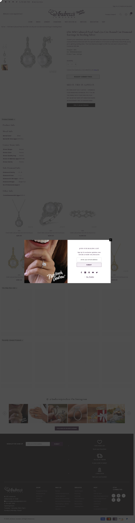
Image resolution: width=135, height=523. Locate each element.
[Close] (110, 240)
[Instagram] (85, 272)
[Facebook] (81, 272)
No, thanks (90, 277)
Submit (89, 265)
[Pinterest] (89, 272)
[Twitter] (97, 272)
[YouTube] (93, 272)
